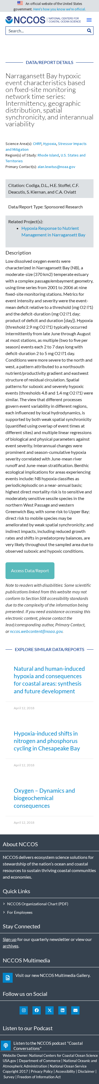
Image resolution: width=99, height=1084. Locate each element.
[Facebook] (36, 1010)
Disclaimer (86, 1071)
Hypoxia (49, 143)
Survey (9, 1077)
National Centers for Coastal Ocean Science (63, 1055)
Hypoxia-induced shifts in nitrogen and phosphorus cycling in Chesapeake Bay (47, 741)
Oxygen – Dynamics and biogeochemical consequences (44, 798)
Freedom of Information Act (39, 1077)
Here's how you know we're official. (59, 9)
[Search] (89, 30)
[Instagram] (24, 1010)
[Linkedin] (62, 1010)
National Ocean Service (68, 1066)
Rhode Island (48, 155)
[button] (89, 20)
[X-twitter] (49, 1010)
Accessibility (65, 1071)
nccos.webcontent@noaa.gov (36, 631)
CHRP (37, 143)
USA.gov (9, 1060)
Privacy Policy (42, 1071)
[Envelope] (75, 1010)
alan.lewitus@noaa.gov (56, 166)
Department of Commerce (40, 1060)
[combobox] (45, 30)
